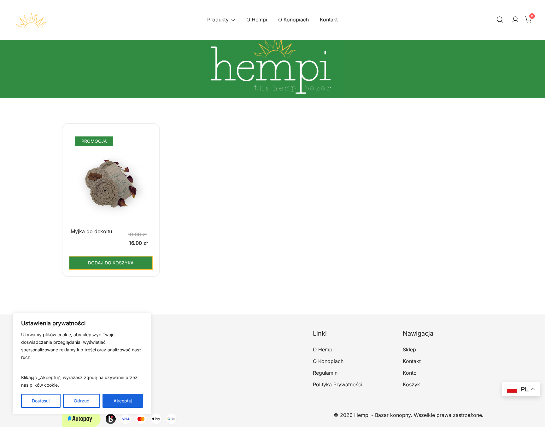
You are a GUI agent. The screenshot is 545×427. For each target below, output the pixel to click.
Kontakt (329, 19)
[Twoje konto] (515, 20)
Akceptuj (123, 400)
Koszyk (411, 384)
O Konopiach (293, 19)
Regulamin (325, 373)
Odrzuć (81, 400)
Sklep (409, 349)
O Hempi (256, 19)
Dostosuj (41, 400)
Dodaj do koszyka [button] (111, 262)
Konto (410, 373)
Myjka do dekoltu (91, 231)
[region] (82, 363)
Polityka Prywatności (337, 384)
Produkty (218, 19)
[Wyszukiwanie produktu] (500, 19)
